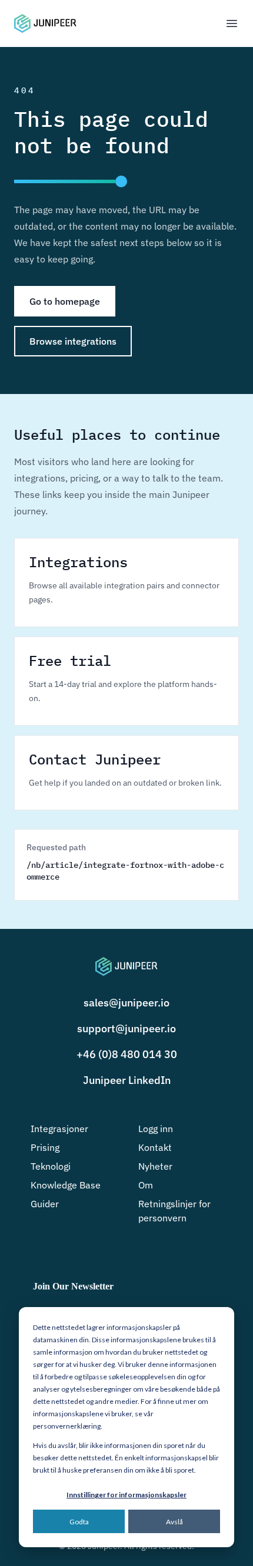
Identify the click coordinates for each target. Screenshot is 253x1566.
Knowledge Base (66, 1185)
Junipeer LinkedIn (127, 1080)
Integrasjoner (59, 1128)
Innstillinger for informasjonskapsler (126, 1494)
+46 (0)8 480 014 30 (126, 1054)
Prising (45, 1147)
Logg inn (155, 1128)
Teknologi (51, 1166)
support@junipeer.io (126, 1028)
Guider (45, 1204)
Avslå (174, 1521)
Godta (79, 1521)
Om (145, 1185)
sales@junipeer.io (126, 1002)
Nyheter (155, 1166)
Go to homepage (64, 301)
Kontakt (155, 1147)
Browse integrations (72, 341)
